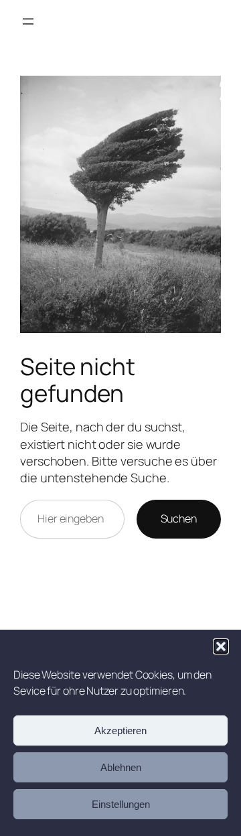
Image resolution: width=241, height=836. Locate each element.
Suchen (179, 518)
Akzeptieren (120, 730)
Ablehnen (120, 767)
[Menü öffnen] (28, 21)
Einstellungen (121, 804)
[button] (221, 646)
